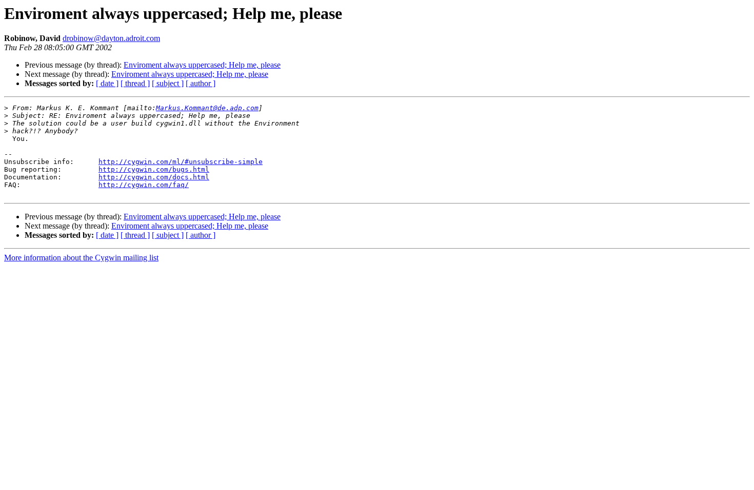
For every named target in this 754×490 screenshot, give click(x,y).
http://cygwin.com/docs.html (153, 177)
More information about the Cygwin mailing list (81, 257)
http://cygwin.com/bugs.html (153, 169)
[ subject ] (168, 83)
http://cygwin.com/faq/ (143, 185)
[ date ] (107, 83)
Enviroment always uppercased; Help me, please (202, 64)
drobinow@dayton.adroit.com (111, 38)
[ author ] (200, 83)
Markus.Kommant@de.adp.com (207, 108)
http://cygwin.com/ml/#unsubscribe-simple (180, 162)
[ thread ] (135, 83)
